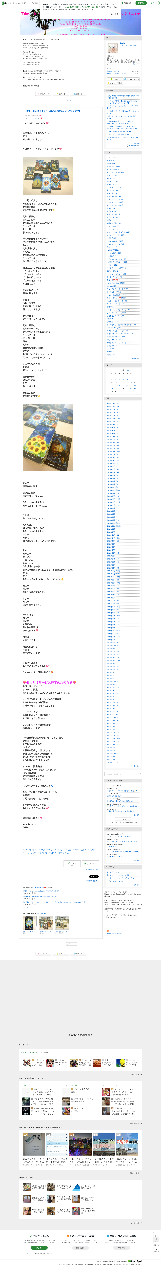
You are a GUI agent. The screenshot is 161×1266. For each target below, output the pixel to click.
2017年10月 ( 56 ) (113, 720)
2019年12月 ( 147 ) (113, 643)
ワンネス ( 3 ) (111, 349)
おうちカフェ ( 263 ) (114, 292)
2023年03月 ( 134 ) (114, 526)
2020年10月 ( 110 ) (113, 613)
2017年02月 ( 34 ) (113, 744)
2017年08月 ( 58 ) (113, 726)
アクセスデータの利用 (104, 1264)
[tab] (32, 1052)
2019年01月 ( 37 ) (113, 675)
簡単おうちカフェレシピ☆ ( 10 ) (118, 331)
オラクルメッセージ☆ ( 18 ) (116, 259)
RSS (110, 932)
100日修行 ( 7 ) (112, 256)
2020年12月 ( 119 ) (113, 607)
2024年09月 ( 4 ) (113, 472)
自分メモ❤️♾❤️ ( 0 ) (114, 280)
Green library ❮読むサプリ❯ (116, 856)
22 (135, 385)
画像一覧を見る (134, 145)
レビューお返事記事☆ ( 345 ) (117, 295)
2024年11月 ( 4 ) (112, 466)
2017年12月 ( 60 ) (113, 714)
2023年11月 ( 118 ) (113, 502)
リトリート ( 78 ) (112, 229)
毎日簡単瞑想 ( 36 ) (113, 169)
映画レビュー (27, 1085)
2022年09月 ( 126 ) (113, 544)
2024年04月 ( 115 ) (113, 487)
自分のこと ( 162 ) (113, 184)
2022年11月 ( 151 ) (113, 538)
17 (115, 385)
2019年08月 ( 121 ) (113, 655)
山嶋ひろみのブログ (113, 796)
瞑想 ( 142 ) (111, 163)
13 (127, 382)
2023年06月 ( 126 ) (113, 517)
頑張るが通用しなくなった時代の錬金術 (120, 811)
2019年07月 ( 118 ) (113, 658)
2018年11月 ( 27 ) (113, 682)
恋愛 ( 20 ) (110, 307)
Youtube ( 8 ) (111, 286)
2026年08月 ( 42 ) (113, 403)
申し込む (121, 1248)
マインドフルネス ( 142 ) (115, 172)
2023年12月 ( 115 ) (113, 499)
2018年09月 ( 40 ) (113, 687)
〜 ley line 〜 (111, 846)
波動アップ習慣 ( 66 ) (114, 223)
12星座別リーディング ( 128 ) (117, 262)
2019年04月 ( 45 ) (113, 667)
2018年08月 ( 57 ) (113, 690)
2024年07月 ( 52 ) (113, 478)
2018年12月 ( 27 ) (113, 678)
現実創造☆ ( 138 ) (113, 322)
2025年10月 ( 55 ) (113, 433)
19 (123, 385)
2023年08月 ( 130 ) (113, 511)
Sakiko (122, 43)
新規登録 (141, 3)
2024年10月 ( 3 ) (113, 469)
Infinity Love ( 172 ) (113, 178)
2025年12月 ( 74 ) (113, 427)
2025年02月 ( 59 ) (113, 457)
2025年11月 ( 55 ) (113, 430)
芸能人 (45, 1052)
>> (128, 370)
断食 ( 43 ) (110, 352)
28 (131, 388)
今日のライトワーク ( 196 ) (116, 304)
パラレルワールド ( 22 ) (115, 202)
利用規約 (90, 1264)
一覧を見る (136, 143)
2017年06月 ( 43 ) (113, 732)
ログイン (154, 3)
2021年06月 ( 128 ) (113, 589)
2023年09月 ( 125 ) (113, 508)
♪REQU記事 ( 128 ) (113, 250)
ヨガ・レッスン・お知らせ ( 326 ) (118, 232)
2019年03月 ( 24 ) (113, 670)
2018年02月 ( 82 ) (113, 708)
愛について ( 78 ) (112, 247)
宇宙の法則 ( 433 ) (113, 166)
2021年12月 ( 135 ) (113, 571)
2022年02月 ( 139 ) (113, 565)
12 (123, 382)
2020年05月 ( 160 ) (113, 628)
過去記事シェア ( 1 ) (113, 346)
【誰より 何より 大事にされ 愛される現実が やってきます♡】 (53, 111)
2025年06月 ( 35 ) (113, 445)
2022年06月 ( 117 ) (113, 553)
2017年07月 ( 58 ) (113, 729)
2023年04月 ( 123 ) (113, 523)
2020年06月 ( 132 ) (113, 625)
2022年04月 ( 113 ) (113, 559)
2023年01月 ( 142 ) (113, 532)
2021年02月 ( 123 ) (113, 601)
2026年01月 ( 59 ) (113, 424)
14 (131, 382)
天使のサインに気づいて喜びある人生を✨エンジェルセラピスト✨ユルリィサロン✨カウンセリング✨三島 (123, 791)
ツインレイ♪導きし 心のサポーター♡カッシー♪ (123, 851)
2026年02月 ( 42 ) (113, 421)
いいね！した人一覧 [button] (92, 869)
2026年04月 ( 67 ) (113, 415)
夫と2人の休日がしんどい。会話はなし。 (121, 801)
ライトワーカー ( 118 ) (114, 187)
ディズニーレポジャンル (32, 1052)
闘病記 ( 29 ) (111, 355)
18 (119, 385)
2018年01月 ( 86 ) (113, 711)
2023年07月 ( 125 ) (113, 514)
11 (119, 382)
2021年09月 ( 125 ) (113, 580)
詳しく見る (80, 1248)
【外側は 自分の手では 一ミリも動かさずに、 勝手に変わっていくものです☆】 (122, 122)
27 (127, 388)
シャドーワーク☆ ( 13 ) (115, 277)
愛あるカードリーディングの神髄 (118, 875)
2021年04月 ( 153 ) (113, 595)
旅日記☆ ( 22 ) (112, 211)
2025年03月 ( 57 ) (113, 454)
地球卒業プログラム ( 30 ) (116, 337)
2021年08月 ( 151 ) (113, 583)
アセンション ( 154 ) (114, 196)
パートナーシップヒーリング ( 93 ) (119, 310)
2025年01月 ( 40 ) (113, 460)
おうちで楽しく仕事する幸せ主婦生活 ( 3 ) (121, 325)
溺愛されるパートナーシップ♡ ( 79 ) (119, 343)
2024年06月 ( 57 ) (113, 481)
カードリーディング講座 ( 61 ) (117, 268)
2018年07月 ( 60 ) (113, 693)
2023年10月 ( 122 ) (113, 505)
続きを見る (136, 64)
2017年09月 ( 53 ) (113, 723)
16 (112, 385)
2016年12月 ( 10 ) (113, 750)
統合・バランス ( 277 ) (114, 175)
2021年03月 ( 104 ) (113, 598)
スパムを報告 (65, 1264)
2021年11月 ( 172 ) (113, 574)
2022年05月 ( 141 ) (113, 556)
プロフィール (124, 45)
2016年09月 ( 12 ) (113, 759)
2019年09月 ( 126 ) (113, 652)
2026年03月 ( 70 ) (113, 418)
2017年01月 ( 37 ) (113, 747)
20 (127, 385)
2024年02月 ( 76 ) (113, 493)
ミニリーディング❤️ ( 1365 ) (117, 298)
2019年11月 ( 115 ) (113, 646)
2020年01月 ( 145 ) (113, 640)
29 (135, 388)
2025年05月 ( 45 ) (113, 448)
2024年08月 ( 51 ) (113, 475)
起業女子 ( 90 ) (112, 238)
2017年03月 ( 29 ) (113, 741)
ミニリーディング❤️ (36, 118)
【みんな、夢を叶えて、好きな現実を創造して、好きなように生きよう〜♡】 (122, 102)
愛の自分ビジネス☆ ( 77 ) (116, 316)
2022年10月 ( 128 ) (113, 541)
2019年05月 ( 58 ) (113, 664)
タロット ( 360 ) (112, 226)
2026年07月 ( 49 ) (113, 406)
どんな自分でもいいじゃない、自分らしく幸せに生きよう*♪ (123, 841)
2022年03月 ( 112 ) (113, 562)
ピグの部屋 (133, 45)
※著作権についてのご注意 (114, 933)
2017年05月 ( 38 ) (113, 735)
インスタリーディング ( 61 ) (116, 274)
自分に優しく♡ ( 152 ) (114, 193)
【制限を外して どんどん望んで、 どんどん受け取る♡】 (42, 891)
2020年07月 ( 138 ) (113, 622)
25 (119, 388)
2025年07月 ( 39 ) (113, 442)
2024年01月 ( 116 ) (113, 496)
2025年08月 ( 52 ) (113, 439)
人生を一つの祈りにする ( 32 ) (117, 301)
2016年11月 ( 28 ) (113, 753)
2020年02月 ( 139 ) (113, 637)
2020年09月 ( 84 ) (113, 616)
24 (115, 388)
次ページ (71, 101)
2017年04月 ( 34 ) (113, 738)
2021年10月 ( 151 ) (113, 577)
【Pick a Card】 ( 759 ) (115, 241)
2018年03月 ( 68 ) (113, 705)
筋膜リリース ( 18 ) (113, 214)
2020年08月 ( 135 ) (113, 619)
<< (118, 370)
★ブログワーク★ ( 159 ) (115, 235)
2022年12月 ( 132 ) (113, 535)
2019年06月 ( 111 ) (113, 661)
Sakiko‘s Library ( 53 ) (114, 328)
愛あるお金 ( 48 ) (112, 190)
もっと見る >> (27, 907)
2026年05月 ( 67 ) (113, 412)
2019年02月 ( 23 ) (113, 672)
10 (116, 382)
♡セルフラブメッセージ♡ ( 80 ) (118, 289)
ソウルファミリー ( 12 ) (115, 199)
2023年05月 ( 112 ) (113, 520)
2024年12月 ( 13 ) (113, 463)
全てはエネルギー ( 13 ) (115, 340)
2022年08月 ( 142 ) (113, 547)
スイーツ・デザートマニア (112, 1085)
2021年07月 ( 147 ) (113, 586)
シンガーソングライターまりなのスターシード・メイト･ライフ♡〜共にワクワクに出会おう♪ (123, 836)
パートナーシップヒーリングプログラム (120, 878)
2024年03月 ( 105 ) (113, 490)
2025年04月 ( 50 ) (113, 451)
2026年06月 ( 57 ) (113, 409)
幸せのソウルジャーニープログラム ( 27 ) (121, 334)
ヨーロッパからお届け (70, 1085)
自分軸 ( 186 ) (111, 208)
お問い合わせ (78, 1264)
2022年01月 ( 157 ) (113, 568)
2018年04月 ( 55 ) (113, 702)
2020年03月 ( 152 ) (113, 634)
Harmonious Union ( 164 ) (116, 283)
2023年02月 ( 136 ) (113, 529)
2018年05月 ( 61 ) (113, 699)
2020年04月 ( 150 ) (113, 631)
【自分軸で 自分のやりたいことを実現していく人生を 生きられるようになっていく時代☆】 (54, 902)
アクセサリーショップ (114, 872)
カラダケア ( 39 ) (112, 217)
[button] (156, 1249)
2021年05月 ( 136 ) (113, 592)
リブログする (92, 864)
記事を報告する (93, 881)
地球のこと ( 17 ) (112, 220)
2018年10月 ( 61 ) (113, 685)
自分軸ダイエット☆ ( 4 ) (115, 244)
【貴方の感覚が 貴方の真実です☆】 (119, 131)
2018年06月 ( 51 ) (113, 696)
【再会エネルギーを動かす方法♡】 (119, 134)
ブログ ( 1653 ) (112, 157)
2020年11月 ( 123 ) (113, 610)
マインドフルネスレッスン (116, 881)
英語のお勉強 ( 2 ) (113, 271)
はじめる (39, 1248)
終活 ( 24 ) (110, 319)
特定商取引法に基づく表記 (125, 1264)
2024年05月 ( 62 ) (113, 484)
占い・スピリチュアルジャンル (116, 73)
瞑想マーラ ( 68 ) (112, 181)
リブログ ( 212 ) (112, 265)
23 (112, 388)
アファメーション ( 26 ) (115, 205)
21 (131, 385)
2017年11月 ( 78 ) (113, 717)
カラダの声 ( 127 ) (113, 160)
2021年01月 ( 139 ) (113, 604)
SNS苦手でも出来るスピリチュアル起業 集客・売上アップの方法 (123, 806)
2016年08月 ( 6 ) (112, 762)
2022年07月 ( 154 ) (113, 550)
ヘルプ (140, 1264)
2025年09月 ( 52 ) (113, 436)
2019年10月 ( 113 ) (113, 649)
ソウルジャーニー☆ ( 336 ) (116, 313)
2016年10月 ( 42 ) (113, 756)
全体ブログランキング (114, 71)
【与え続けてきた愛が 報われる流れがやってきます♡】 (42, 897)
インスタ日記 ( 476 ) (114, 253)
